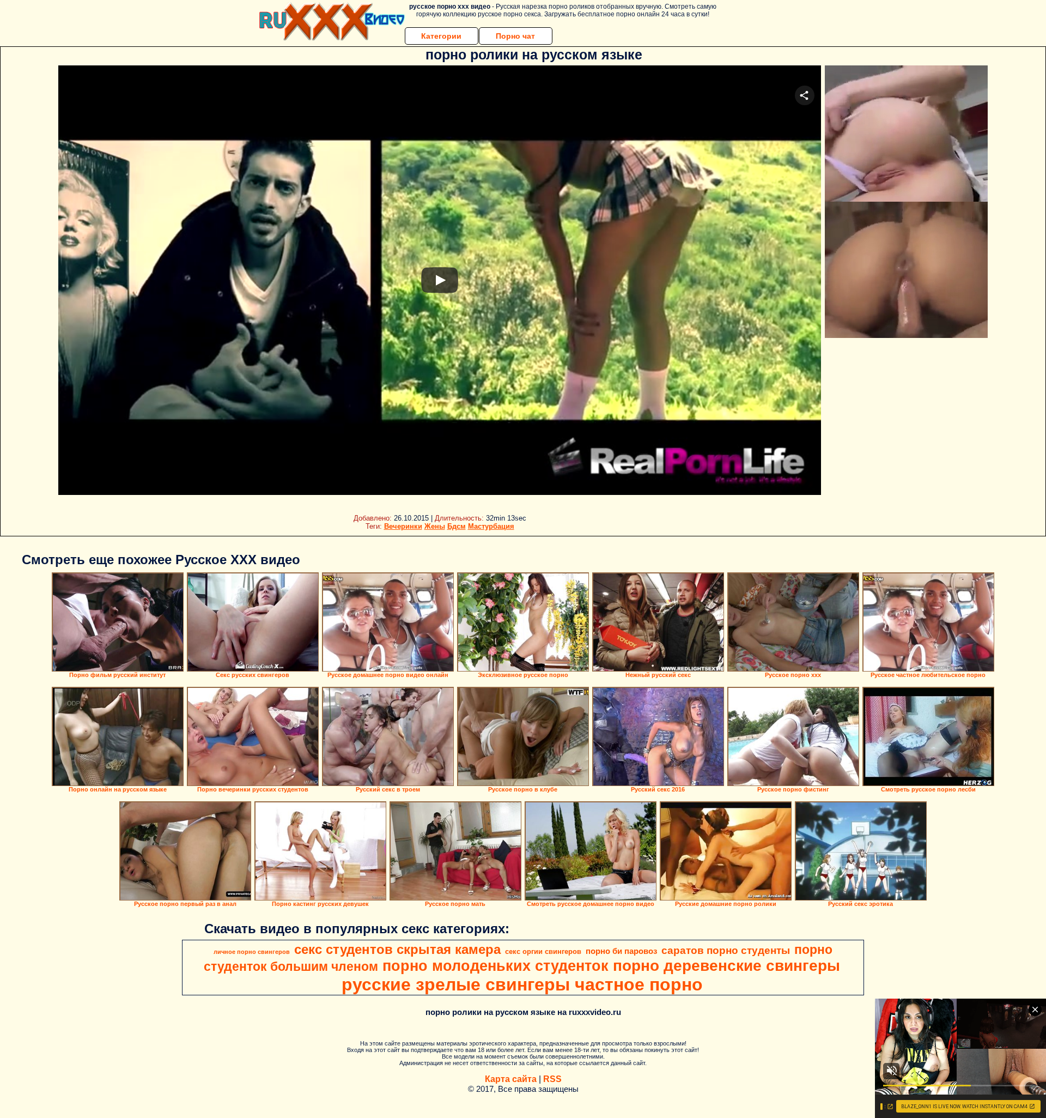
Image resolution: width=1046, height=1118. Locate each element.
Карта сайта (511, 1079)
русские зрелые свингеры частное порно (522, 984)
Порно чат (515, 36)
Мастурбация (491, 526)
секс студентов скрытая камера (397, 949)
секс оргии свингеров (543, 951)
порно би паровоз (621, 951)
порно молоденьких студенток (495, 966)
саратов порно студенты (725, 950)
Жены (434, 526)
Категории (441, 36)
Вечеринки (403, 526)
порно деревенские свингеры (726, 965)
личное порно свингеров (252, 951)
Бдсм (456, 526)
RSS (552, 1079)
